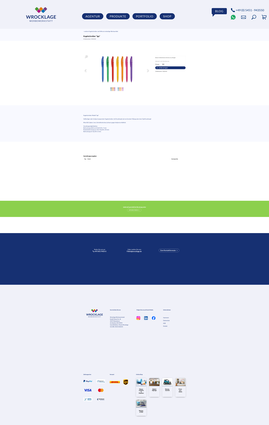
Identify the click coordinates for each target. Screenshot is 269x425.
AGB (164, 323)
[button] (253, 17)
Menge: (157, 64)
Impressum (166, 317)
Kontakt (165, 326)
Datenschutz (166, 320)
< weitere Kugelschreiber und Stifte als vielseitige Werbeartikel (100, 31)
